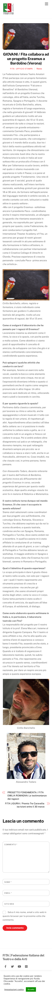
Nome (7, 882)
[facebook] (5, 966)
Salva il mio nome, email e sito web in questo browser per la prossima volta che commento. (24, 916)
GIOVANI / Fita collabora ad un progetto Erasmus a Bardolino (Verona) (26, 58)
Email (8, 893)
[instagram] (26, 966)
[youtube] (19, 966)
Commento (10, 844)
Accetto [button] (31, 989)
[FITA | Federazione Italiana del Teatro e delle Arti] (8, 13)
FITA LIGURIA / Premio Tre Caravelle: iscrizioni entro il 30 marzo (24, 805)
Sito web (9, 904)
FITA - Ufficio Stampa (21, 69)
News (39, 68)
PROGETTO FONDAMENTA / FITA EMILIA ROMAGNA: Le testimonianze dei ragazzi (27, 795)
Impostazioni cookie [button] (14, 989)
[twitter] (12, 966)
